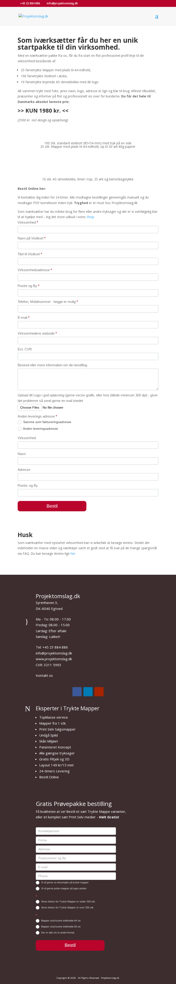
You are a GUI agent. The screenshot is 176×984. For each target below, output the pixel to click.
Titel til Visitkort (30, 254)
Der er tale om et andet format (57, 932)
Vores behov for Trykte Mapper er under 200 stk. (68, 901)
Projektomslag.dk (110, 977)
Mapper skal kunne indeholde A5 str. (60, 926)
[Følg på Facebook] (77, 691)
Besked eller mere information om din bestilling (52, 365)
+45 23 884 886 (30, 3)
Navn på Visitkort (32, 238)
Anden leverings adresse (37, 416)
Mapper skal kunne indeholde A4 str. (60, 920)
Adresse (24, 470)
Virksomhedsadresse (35, 270)
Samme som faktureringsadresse (46, 422)
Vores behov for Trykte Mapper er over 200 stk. (67, 907)
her (73, 553)
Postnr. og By (28, 485)
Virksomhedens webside (37, 333)
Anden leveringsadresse (40, 428)
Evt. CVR (25, 349)
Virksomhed (28, 222)
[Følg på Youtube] (99, 691)
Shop (90, 217)
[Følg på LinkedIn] (88, 691)
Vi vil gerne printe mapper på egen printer (63, 888)
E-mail (24, 317)
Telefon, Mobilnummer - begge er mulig (48, 302)
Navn (22, 454)
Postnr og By (28, 286)
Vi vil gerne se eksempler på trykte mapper (64, 882)
